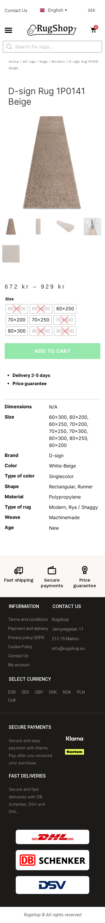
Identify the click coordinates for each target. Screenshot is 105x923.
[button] (8, 30)
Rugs (44, 62)
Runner (85, 487)
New (54, 528)
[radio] (17, 308)
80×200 (58, 445)
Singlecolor (61, 476)
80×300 (58, 438)
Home (14, 62)
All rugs (29, 62)
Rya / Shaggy (83, 507)
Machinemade (64, 517)
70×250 (57, 431)
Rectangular (62, 487)
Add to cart (52, 351)
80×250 (78, 438)
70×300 (78, 431)
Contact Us (16, 10)
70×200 (78, 424)
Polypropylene (65, 497)
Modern (58, 62)
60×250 (58, 424)
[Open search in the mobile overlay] (52, 46)
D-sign (56, 455)
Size (9, 299)
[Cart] (95, 29)
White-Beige (62, 466)
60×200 (78, 417)
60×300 (58, 417)
